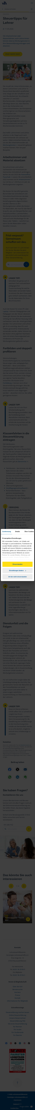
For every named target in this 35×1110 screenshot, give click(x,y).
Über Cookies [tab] (29, 531)
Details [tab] (17, 531)
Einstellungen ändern (16, 570)
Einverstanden (17, 564)
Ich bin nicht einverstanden (17, 577)
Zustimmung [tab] (6, 531)
